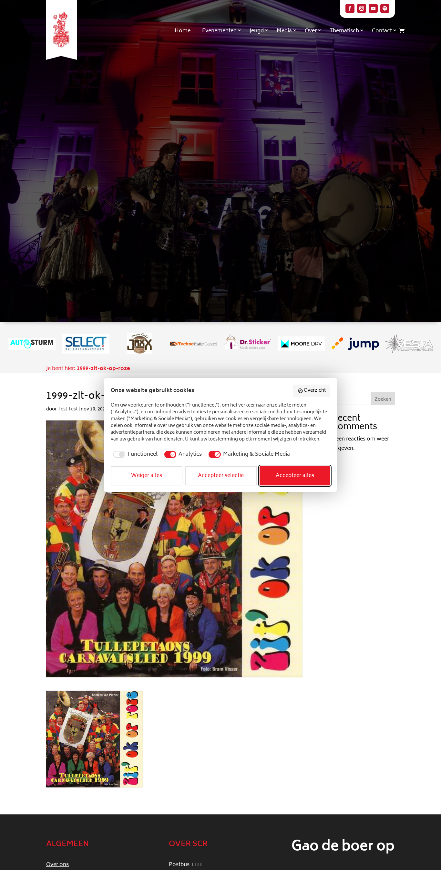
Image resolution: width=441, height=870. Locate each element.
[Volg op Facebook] (349, 8)
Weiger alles (146, 475)
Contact (382, 31)
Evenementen (219, 31)
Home (182, 31)
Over (311, 31)
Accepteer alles (295, 475)
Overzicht (315, 391)
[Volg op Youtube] (373, 8)
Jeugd (257, 31)
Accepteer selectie (221, 475)
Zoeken (382, 400)
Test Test (67, 409)
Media (284, 31)
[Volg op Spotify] (384, 8)
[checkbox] (134, 454)
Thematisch (344, 31)
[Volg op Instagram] (361, 8)
